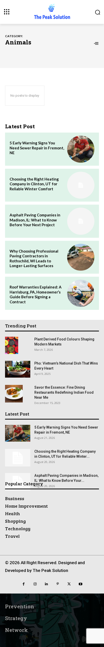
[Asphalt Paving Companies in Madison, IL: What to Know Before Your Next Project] (80, 221)
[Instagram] (35, 584)
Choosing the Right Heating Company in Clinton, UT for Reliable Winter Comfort (34, 184)
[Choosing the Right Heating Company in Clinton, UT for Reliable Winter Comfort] (80, 185)
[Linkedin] (46, 584)
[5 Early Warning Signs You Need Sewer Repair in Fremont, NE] (80, 149)
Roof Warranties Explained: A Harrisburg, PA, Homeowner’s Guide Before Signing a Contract (36, 294)
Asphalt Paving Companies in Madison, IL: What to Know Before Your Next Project (35, 220)
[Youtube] (80, 584)
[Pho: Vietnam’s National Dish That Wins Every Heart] (17, 369)
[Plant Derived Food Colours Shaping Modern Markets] (11, 345)
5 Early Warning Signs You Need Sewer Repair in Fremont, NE (37, 148)
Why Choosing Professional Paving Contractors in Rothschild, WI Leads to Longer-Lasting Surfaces (34, 258)
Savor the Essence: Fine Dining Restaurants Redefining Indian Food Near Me (64, 392)
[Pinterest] (57, 584)
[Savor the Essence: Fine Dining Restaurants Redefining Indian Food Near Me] (14, 393)
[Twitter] (69, 584)
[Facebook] (23, 584)
